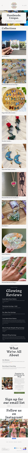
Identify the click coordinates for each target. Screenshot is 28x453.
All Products (5, 56)
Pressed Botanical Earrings (10, 84)
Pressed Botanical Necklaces (10, 197)
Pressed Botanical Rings (9, 282)
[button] (2, 5)
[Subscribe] (20, 406)
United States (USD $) (5, 449)
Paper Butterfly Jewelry (8, 112)
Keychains (5, 225)
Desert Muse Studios (20, 450)
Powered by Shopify (24, 450)
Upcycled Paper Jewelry (8, 169)
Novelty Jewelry (6, 141)
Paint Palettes (6, 254)
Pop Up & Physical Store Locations (19, 392)
